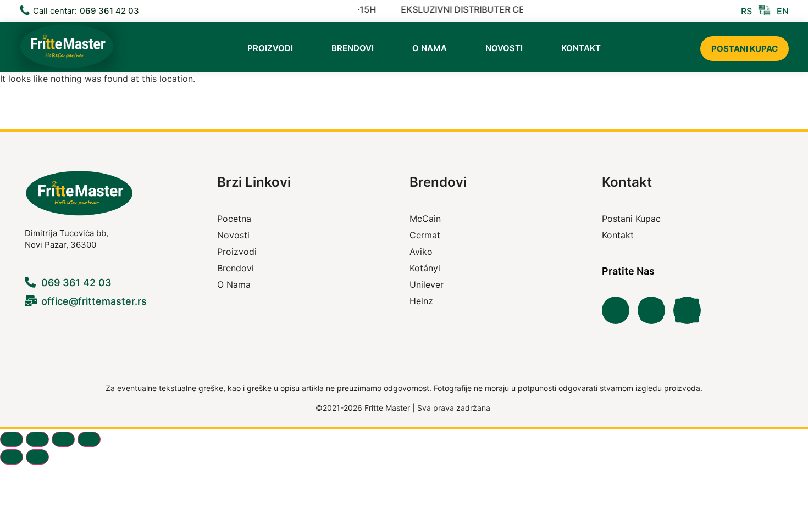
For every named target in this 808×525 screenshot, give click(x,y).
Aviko (421, 251)
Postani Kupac (744, 48)
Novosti (504, 48)
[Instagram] (651, 310)
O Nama (429, 48)
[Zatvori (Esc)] (89, 439)
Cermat (424, 235)
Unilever (426, 284)
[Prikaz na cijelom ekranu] (37, 439)
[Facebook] (615, 310)
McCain (425, 218)
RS (746, 10)
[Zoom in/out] (11, 439)
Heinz (421, 300)
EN (783, 10)
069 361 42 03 (109, 10)
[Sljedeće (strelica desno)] (37, 457)
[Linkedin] (687, 310)
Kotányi (424, 267)
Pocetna (234, 218)
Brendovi (352, 48)
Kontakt (581, 48)
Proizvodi (270, 48)
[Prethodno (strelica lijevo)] (11, 457)
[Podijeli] (63, 439)
